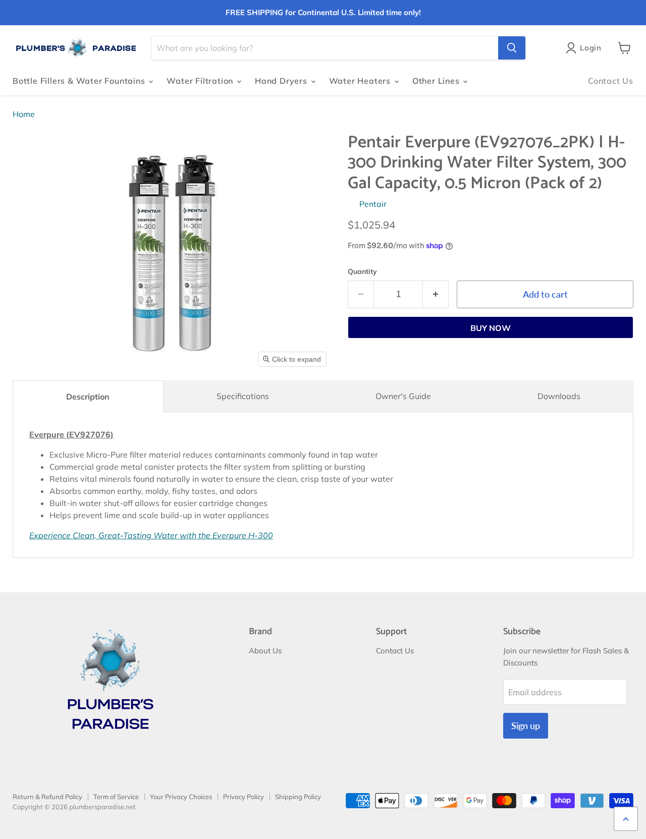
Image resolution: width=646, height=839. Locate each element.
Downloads (558, 396)
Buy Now (490, 328)
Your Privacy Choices (181, 797)
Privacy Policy (243, 797)
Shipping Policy (298, 797)
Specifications (243, 396)
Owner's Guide (403, 396)
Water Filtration (201, 81)
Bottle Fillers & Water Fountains (80, 81)
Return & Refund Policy (47, 797)
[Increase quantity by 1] (436, 294)
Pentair (373, 204)
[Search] (511, 48)
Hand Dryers (282, 81)
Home (24, 114)
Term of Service (116, 797)
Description (88, 396)
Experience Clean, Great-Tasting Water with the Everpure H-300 (151, 535)
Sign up (525, 725)
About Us (265, 650)
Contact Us (610, 81)
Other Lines (437, 81)
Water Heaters (361, 81)
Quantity (362, 271)
